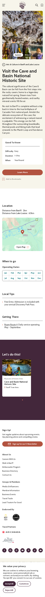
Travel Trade (7, 498)
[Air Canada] (22, 532)
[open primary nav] (4, 5)
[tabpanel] (22, 35)
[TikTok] (34, 550)
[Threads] (16, 550)
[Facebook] (4, 550)
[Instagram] (10, 550)
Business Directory (10, 471)
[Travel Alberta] (22, 541)
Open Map (21, 247)
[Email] (40, 550)
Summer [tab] (18, 55)
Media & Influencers (10, 486)
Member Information (11, 490)
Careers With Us (9, 459)
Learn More (22, 172)
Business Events (9, 494)
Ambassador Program (11, 467)
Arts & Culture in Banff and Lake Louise (22, 64)
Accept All (9, 584)
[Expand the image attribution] (38, 55)
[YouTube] (22, 550)
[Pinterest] (28, 550)
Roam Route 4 (11, 324)
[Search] (37, 5)
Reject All (9, 590)
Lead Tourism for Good (12, 502)
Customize (24, 584)
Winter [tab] (27, 55)
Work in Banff (7, 463)
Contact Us (7, 475)
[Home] (22, 5)
